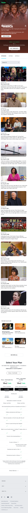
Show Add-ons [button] (13, 470)
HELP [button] (3, 486)
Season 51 (4, 62)
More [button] (7, 30)
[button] (3, 55)
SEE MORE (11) (14, 354)
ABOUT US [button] (4, 491)
